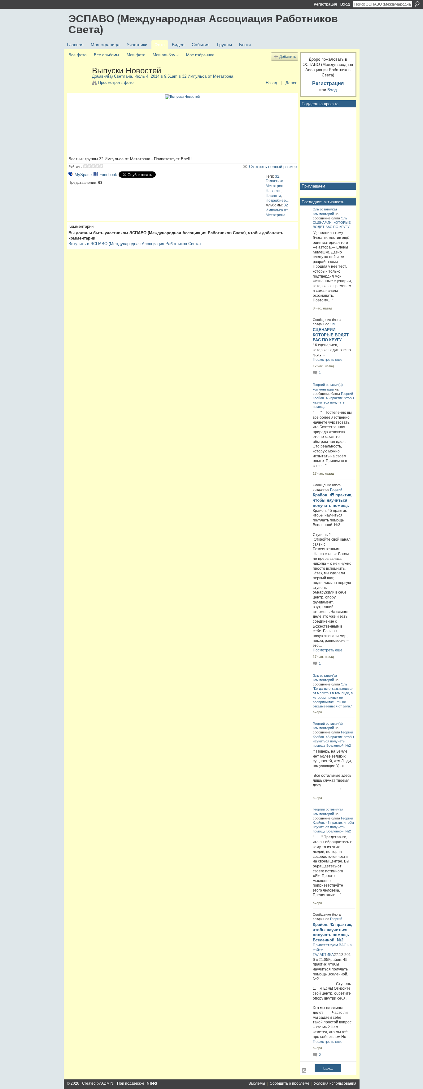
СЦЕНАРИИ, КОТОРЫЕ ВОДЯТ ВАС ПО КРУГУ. (331, 335)
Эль (316, 209)
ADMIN (107, 1083)
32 (277, 176)
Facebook (108, 174)
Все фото (77, 55)
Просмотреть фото (115, 82)
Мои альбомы (165, 55)
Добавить (287, 56)
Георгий (319, 385)
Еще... (328, 1068)
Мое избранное (200, 55)
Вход (345, 4)
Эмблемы (256, 1083)
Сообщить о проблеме (289, 1083)
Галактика (274, 181)
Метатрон (274, 186)
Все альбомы (106, 55)
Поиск (417, 4)
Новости (273, 191)
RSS (304, 1071)
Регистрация (325, 4)
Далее (291, 82)
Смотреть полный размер (273, 166)
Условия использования (335, 1083)
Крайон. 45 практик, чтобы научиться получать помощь (333, 402)
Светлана (123, 76)
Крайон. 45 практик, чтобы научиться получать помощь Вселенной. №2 (333, 741)
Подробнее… (278, 200)
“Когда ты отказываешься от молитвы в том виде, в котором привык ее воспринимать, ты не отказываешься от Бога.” (333, 697)
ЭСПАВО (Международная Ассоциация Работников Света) (203, 24)
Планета (273, 195)
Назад (271, 82)
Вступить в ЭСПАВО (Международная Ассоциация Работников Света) (134, 243)
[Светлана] (78, 83)
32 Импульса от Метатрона (207, 76)
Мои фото (136, 55)
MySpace (83, 174)
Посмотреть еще (327, 359)
